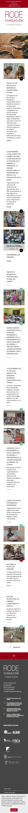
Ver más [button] (9, 806)
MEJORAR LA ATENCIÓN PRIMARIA (11, 566)
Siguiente (16, 647)
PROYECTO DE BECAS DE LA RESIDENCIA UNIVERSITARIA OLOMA (12, 88)
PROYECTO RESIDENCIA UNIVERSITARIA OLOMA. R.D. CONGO (12, 276)
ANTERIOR (6, 656)
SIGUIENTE (21, 656)
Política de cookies (9, 792)
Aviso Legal (7, 789)
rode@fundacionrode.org (12, 691)
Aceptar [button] (14, 810)
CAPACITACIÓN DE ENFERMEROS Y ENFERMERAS (14, 502)
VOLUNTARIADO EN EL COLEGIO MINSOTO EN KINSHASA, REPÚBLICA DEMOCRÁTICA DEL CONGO (14, 375)
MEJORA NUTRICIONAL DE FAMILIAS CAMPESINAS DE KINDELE (13, 601)
